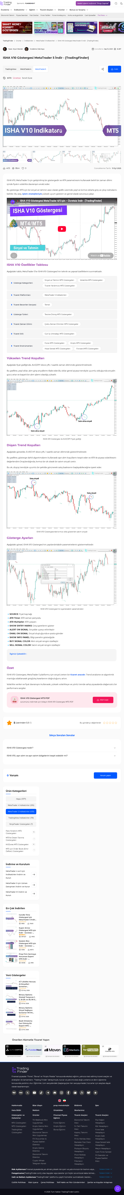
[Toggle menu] (117, 1188)
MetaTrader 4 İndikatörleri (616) (21, 805)
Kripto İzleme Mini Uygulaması (40, 1127)
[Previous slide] (3, 27)
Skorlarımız (79, 1110)
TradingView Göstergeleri (17, 1131)
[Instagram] (61, 1092)
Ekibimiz (78, 1105)
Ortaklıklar (58, 1110)
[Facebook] (68, 1092)
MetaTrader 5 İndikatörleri (45, 41)
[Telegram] (48, 1092)
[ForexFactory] (75, 1092)
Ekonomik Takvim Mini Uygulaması (40, 1134)
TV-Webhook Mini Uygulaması (40, 1121)
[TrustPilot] (95, 1092)
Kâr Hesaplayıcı (101, 1126)
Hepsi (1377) (21, 799)
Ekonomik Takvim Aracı (82, 1121)
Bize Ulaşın (37, 1105)
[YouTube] (34, 1092)
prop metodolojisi (61, 1105)
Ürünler (18, 41)
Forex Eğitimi (59, 1123)
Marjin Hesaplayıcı (103, 1148)
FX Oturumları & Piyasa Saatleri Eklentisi (39, 1142)
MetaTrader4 (25, 69)
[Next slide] (120, 27)
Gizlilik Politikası (19, 1182)
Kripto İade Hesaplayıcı (100, 1137)
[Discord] (54, 1092)
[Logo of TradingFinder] (6, 3)
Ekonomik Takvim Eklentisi (40, 1155)
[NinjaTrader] (88, 1092)
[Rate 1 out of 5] (104, 723)
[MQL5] (20, 1092)
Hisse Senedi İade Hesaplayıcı (102, 1143)
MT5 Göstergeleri (19, 1126)
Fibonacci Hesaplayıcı (79, 1162)
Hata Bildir (16, 1110)
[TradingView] (14, 1092)
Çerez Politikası (47, 1182)
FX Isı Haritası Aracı (82, 1139)
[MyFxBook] (81, 1092)
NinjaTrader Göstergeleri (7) (21, 824)
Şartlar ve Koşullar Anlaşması (99, 1182)
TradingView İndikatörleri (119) (21, 818)
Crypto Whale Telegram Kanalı (39, 1162)
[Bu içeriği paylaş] (102, 69)
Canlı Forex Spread (103, 1152)
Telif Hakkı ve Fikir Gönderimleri (71, 1182)
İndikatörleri (28, 41)
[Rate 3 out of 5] (110, 723)
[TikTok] (41, 1092)
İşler (97, 1105)
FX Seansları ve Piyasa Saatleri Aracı (101, 1158)
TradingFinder (8, 41)
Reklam (36, 1110)
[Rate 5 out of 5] (116, 723)
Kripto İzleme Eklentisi (38, 1149)
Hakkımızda (17, 1105)
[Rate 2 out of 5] (107, 723)
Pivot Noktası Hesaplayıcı (80, 1156)
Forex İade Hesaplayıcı (100, 1131)
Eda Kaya (41, 49)
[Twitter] (27, 1092)
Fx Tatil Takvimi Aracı (81, 1127)
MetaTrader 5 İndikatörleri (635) (21, 811)
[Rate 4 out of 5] (113, 723)
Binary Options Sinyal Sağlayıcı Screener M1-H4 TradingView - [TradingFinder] (26, 1013)
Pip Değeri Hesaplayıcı (100, 1121)
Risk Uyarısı (33, 1182)
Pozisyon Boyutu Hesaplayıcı (81, 1150)
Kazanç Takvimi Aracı (81, 1134)
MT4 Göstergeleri (19, 1123)
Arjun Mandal (18, 49)
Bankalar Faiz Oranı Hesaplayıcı (82, 1143)
